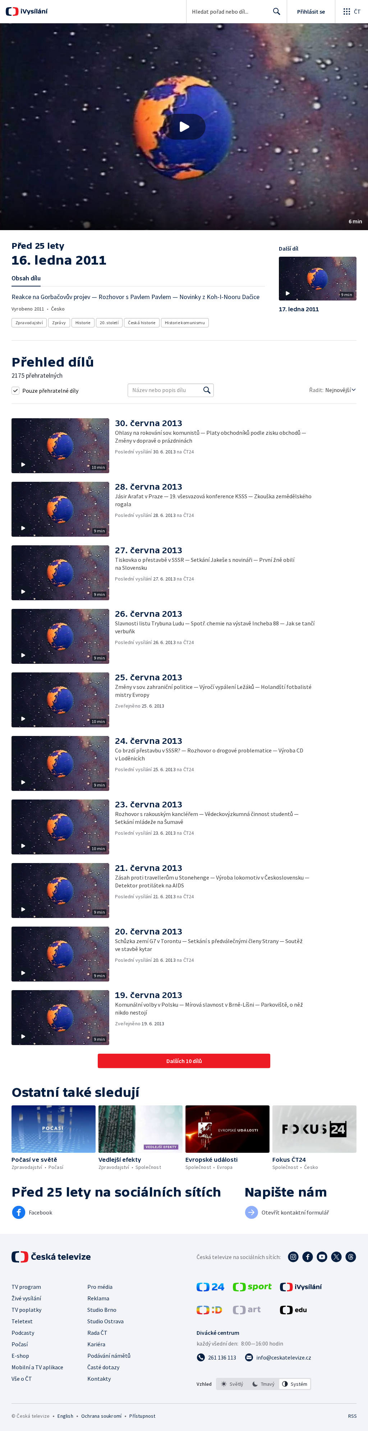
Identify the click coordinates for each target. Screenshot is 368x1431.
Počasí (20, 1344)
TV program (26, 1286)
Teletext (22, 1321)
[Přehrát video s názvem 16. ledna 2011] (184, 127)
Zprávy (59, 322)
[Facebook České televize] (307, 1257)
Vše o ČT (22, 1378)
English (65, 1416)
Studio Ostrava (105, 1321)
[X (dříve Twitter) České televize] (336, 1257)
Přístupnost (142, 1416)
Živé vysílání (26, 1298)
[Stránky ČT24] (210, 1289)
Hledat (277, 11)
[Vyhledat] (207, 390)
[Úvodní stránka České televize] (52, 1257)
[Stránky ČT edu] (293, 1312)
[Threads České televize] (350, 1257)
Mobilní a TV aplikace (37, 1367)
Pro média (99, 1286)
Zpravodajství (29, 322)
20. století (109, 322)
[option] (232, 1384)
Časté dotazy (103, 1367)
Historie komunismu (185, 322)
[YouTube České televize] (322, 1257)
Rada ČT (97, 1332)
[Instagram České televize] (293, 1257)
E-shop (20, 1355)
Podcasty (23, 1332)
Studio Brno (101, 1309)
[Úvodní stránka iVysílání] (33, 11)
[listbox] (263, 1384)
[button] (184, 126)
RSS (352, 1416)
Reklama (98, 1298)
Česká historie (142, 322)
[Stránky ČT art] (247, 1312)
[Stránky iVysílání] (301, 1289)
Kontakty (99, 1378)
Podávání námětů (108, 1355)
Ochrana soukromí (101, 1416)
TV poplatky (26, 1309)
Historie (83, 322)
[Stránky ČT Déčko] (209, 1312)
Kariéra (96, 1344)
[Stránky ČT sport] (252, 1289)
